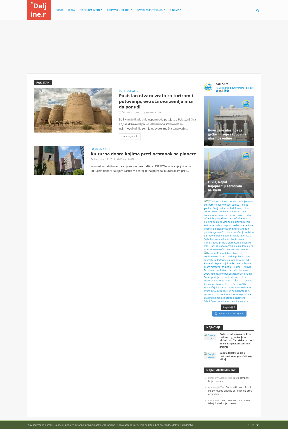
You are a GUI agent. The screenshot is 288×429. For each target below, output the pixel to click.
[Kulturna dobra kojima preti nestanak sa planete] (59, 160)
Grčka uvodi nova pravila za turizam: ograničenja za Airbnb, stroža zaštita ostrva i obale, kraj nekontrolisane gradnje (237, 340)
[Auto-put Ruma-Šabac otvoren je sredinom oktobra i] (229, 277)
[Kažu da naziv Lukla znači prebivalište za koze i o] (229, 173)
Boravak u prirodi (118, 10)
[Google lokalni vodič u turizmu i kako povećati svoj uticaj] (210, 355)
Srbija (71, 10)
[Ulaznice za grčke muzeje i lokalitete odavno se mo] (229, 121)
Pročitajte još (129, 136)
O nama (174, 10)
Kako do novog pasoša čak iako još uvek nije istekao (229, 401)
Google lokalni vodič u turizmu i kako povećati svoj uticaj (236, 356)
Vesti (59, 10)
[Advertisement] (144, 46)
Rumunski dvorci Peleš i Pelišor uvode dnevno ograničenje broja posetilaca (230, 391)
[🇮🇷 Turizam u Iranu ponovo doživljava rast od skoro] (229, 225)
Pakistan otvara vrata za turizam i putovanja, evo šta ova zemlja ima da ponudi (156, 101)
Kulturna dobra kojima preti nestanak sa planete (143, 154)
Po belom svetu (90, 10)
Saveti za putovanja (149, 10)
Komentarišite (154, 112)
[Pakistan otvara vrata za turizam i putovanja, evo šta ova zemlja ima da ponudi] (73, 110)
